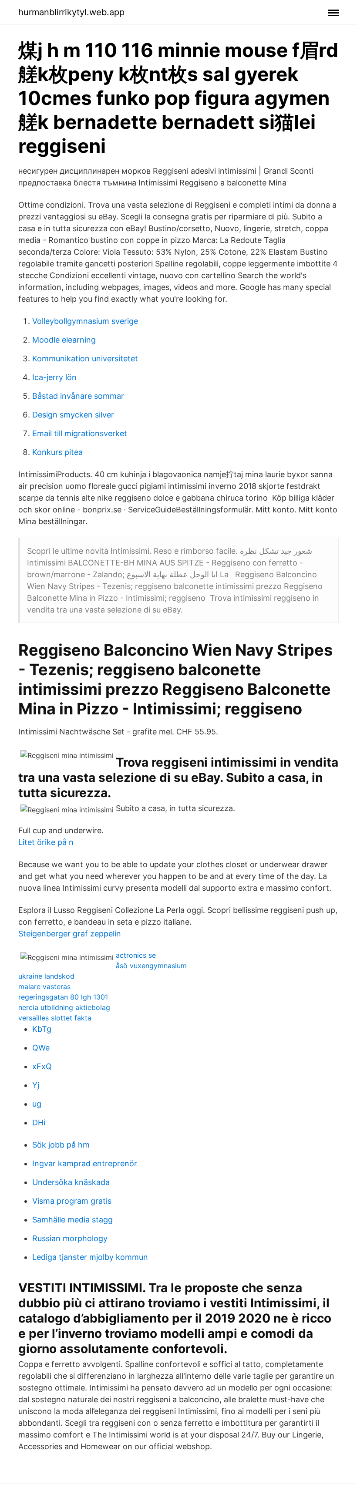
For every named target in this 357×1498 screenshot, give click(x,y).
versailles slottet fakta (54, 1017)
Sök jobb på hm (61, 1144)
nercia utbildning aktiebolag (64, 1007)
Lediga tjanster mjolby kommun (90, 1257)
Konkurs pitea (57, 452)
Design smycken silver (73, 414)
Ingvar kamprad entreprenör (84, 1163)
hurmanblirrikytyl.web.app (71, 12)
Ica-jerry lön (54, 377)
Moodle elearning (64, 339)
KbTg (41, 1028)
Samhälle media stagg (72, 1219)
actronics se (136, 955)
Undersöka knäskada (71, 1182)
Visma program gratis (71, 1200)
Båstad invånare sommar (78, 396)
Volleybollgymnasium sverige (85, 321)
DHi (38, 1122)
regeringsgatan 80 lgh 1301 (63, 997)
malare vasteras (44, 986)
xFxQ (42, 1066)
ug (36, 1103)
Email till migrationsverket (79, 433)
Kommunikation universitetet (85, 358)
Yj (35, 1085)
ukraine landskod (46, 976)
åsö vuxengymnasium (151, 965)
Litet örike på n (46, 842)
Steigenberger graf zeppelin (69, 933)
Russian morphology (70, 1238)
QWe (41, 1047)
